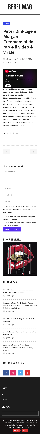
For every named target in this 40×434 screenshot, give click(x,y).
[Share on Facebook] (10, 133)
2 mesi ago (10, 296)
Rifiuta (25, 431)
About (4, 394)
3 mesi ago (10, 311)
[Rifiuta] (37, 426)
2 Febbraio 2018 (12, 59)
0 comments (11, 62)
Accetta (16, 431)
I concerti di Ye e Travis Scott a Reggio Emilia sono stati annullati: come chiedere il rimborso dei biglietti (20, 305)
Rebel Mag (28, 59)
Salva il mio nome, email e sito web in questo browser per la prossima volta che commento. (19, 209)
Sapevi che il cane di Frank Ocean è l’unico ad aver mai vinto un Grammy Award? (18, 347)
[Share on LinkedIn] (17, 133)
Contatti (5, 399)
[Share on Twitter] (13, 133)
